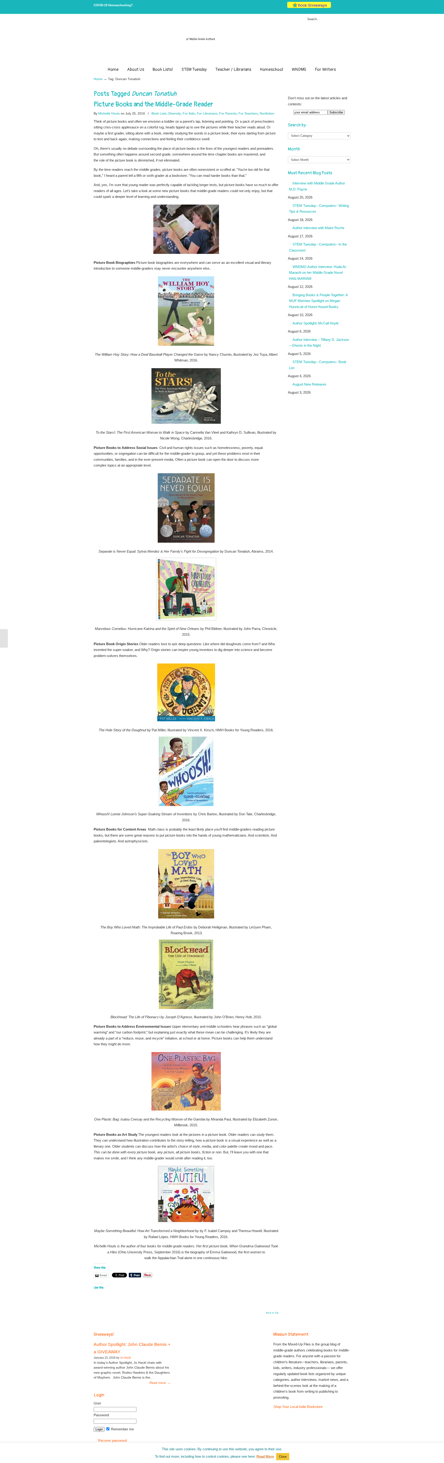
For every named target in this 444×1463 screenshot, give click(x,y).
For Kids (189, 113)
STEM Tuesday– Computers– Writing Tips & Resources (319, 209)
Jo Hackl (125, 1357)
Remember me (122, 1429)
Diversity (174, 113)
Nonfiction (267, 113)
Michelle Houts (109, 113)
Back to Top (272, 1313)
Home (98, 79)
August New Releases (309, 384)
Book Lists (158, 113)
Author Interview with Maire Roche (318, 228)
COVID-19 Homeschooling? (113, 5)
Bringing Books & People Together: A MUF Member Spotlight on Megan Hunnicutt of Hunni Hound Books (318, 301)
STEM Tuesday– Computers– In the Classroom (318, 247)
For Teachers (248, 113)
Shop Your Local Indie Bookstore (298, 1407)
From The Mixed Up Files (222, 41)
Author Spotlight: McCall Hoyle (316, 323)
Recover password (112, 1440)
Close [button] (283, 1456)
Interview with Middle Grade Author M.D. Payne (317, 186)
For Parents (228, 113)
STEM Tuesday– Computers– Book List (317, 365)
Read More (265, 1456)
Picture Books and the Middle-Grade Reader (153, 104)
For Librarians (207, 113)
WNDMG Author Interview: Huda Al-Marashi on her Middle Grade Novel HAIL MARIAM (318, 272)
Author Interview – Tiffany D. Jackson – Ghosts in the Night (319, 343)
